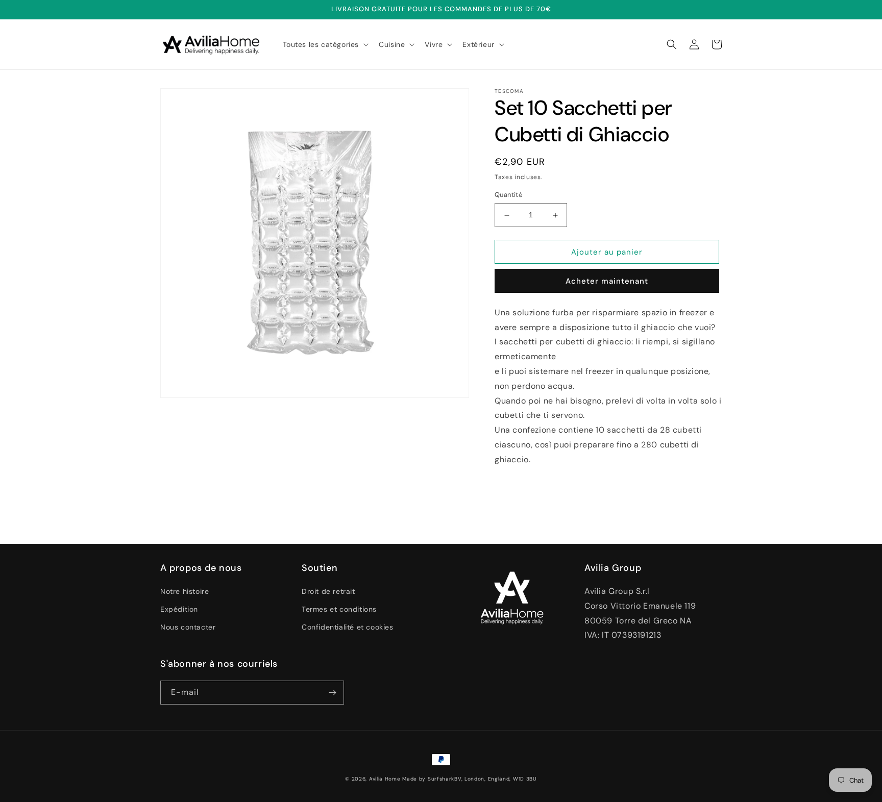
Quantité (508, 195)
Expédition (179, 609)
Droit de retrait (328, 591)
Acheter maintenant (607, 281)
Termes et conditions (339, 609)
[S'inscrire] (332, 693)
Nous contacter (187, 627)
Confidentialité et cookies (348, 627)
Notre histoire (184, 591)
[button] (325, 44)
